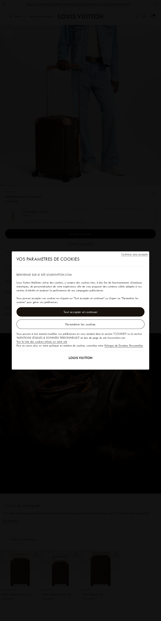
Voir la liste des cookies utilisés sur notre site (41, 341)
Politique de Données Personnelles (123, 345)
